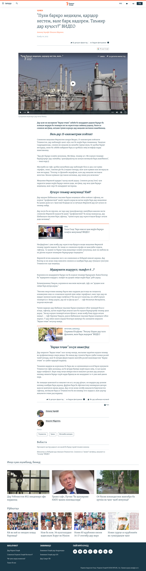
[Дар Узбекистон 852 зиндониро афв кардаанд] (28, 482)
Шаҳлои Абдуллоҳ (56, 32)
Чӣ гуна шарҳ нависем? (16, 559)
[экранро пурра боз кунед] (125, 112)
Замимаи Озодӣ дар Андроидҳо (52, 551)
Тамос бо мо (11, 563)
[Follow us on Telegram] (100, 552)
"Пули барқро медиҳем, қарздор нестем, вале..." (42, 56)
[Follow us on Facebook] (80, 552)
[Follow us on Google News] (75, 552)
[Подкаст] (110, 552)
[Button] (79, 42)
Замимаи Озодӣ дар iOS (49, 555)
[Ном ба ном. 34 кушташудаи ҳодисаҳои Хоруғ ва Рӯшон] (56, 521)
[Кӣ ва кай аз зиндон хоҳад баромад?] (22, 521)
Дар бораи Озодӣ (13, 551)
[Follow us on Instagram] (90, 552)
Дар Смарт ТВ (45, 559)
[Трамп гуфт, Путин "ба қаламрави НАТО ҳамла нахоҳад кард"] (73, 482)
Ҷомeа (40, 11)
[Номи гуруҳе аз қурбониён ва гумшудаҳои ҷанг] (123, 521)
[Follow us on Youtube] (85, 552)
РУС (120, 4)
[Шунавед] (133, 3)
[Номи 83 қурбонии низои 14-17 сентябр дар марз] (89, 521)
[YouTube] (127, 3)
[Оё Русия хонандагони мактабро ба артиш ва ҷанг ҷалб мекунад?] (118, 482)
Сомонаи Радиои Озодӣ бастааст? (20, 555)
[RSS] (105, 552)
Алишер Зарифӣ (43, 32)
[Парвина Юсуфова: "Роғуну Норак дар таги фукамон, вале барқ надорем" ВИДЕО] (50, 334)
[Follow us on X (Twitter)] (95, 552)
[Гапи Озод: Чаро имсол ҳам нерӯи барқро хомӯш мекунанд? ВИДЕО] (50, 232)
